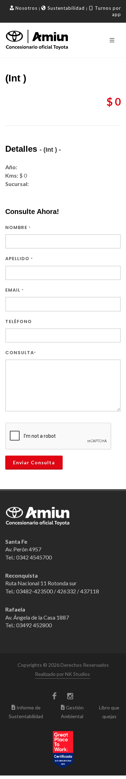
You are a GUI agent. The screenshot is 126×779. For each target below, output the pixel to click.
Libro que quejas (109, 712)
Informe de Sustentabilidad (26, 712)
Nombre (18, 227)
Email (14, 290)
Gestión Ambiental (72, 712)
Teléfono (18, 322)
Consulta (20, 353)
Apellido (19, 259)
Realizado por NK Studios (62, 674)
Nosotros (25, 8)
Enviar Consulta (34, 462)
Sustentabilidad (65, 8)
